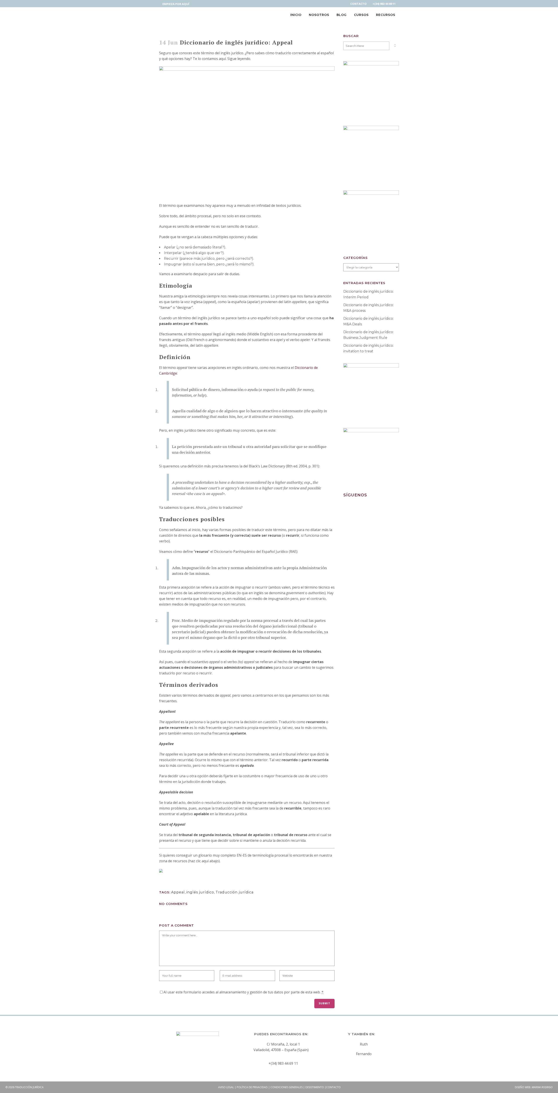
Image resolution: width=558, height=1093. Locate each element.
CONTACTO (358, 4)
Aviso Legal (226, 1087)
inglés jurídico (200, 892)
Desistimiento (314, 1087)
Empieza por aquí (175, 4)
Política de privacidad (252, 1087)
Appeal (178, 892)
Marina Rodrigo (542, 1087)
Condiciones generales (286, 1087)
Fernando (364, 1053)
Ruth (364, 1044)
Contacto (333, 1087)
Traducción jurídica (234, 892)
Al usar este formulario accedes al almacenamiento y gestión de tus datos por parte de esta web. (243, 992)
